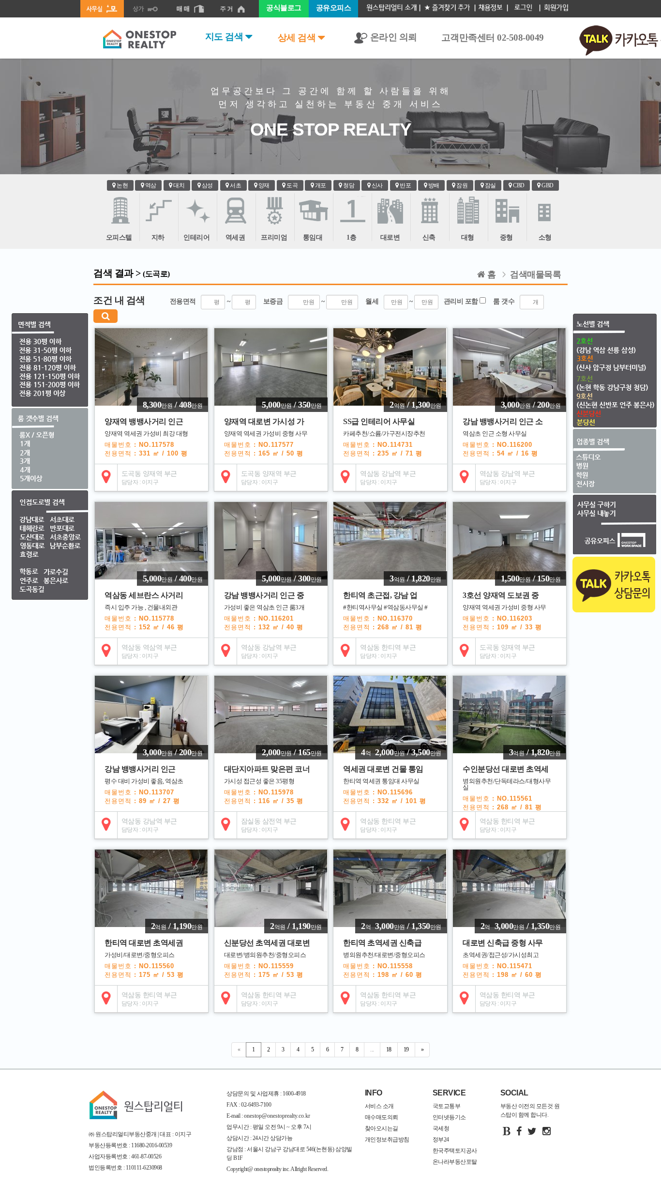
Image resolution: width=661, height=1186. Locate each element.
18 (388, 1049)
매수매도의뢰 (381, 1117)
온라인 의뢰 (392, 37)
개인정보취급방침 (387, 1139)
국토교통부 (447, 1106)
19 (406, 1049)
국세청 (441, 1128)
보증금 (294, 301)
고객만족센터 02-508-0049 (492, 37)
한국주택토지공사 (455, 1150)
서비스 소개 (379, 1106)
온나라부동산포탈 (455, 1161)
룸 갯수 (506, 301)
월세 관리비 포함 (422, 301)
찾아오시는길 (381, 1128)
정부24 (441, 1139)
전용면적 (200, 301)
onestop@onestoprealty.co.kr (276, 1115)
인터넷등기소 (449, 1117)
